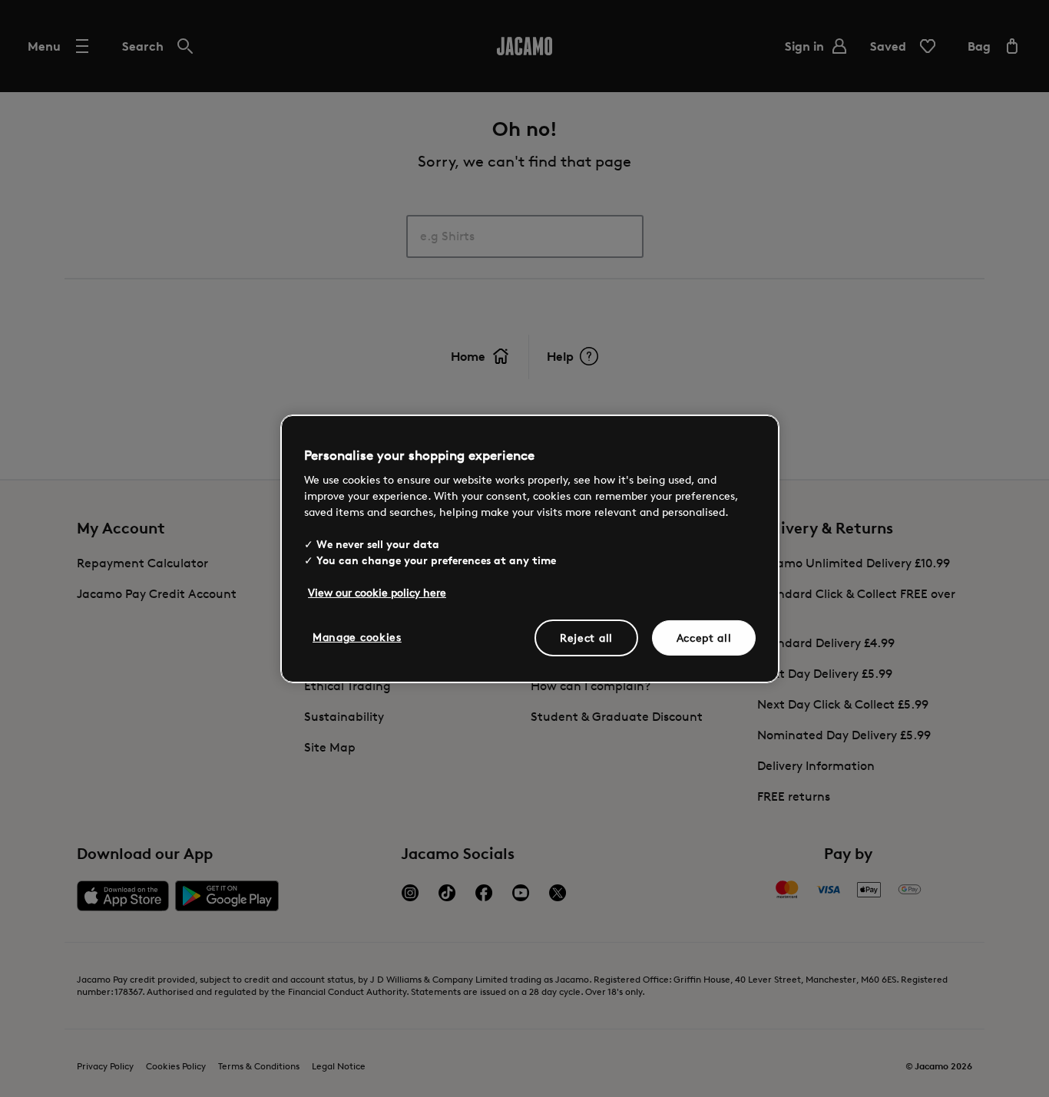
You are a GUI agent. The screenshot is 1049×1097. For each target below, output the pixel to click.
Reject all (586, 637)
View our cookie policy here (377, 592)
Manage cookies (357, 636)
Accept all (704, 637)
